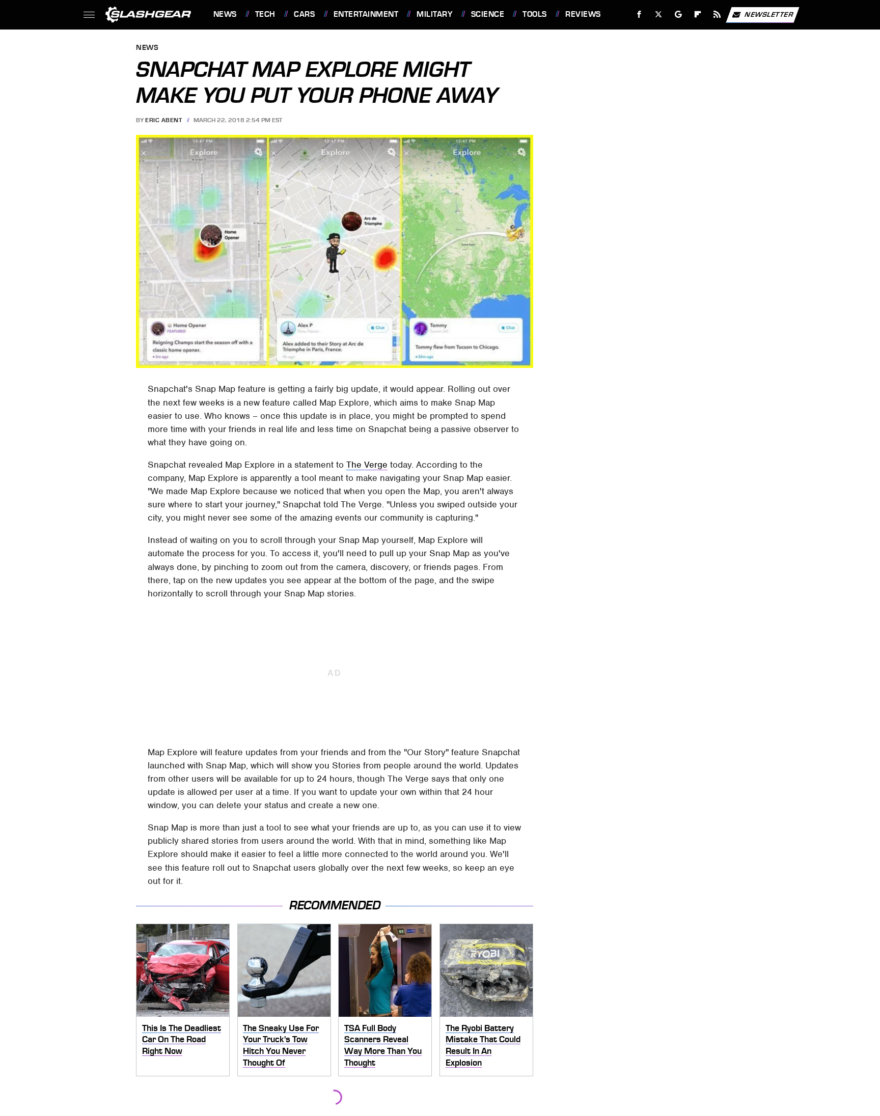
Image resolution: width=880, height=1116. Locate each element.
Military (434, 14)
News (224, 14)
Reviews (582, 14)
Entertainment (366, 14)
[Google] (678, 14)
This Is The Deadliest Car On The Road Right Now (181, 1039)
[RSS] (716, 14)
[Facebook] (639, 14)
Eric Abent (163, 120)
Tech (265, 14)
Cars (304, 14)
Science (487, 14)
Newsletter (769, 14)
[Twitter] (658, 14)
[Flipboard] (698, 14)
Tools (534, 14)
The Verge (367, 464)
